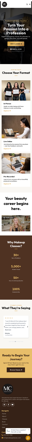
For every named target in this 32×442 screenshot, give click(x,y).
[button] (29, 4)
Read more (9, 330)
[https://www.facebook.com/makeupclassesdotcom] (8, 404)
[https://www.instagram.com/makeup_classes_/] (4, 404)
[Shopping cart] (27, 4)
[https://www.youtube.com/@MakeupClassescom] (12, 404)
